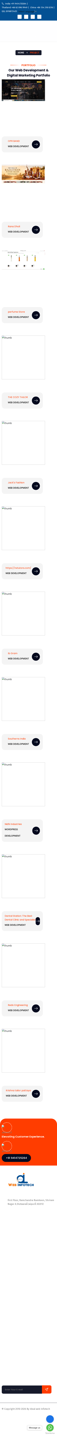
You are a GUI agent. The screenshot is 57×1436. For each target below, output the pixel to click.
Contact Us (7, 1275)
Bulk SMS (7, 1340)
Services (37, 25)
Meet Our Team (10, 1251)
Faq (4, 1280)
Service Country (9, 36)
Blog (25, 36)
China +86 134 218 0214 (20, 1217)
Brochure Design (11, 1334)
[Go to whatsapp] (50, 1427)
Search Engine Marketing (15, 1328)
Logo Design (8, 1323)
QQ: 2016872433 (16, 1221)
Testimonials (8, 1269)
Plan (4, 1263)
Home (4, 25)
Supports (23, 1416)
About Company (10, 1245)
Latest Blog (8, 1257)
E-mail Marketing (11, 1311)
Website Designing (12, 1352)
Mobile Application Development (19, 1299)
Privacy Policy (9, 1416)
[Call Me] (50, 1419)
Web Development (18, 146)
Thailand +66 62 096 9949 (21, 1214)
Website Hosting (10, 1346)
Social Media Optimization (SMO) (19, 1293)
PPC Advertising (10, 1305)
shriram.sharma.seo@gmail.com (25, 1227)
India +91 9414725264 (19, 1210)
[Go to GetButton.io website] (50, 1433)
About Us (26, 25)
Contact (34, 36)
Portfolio (14, 25)
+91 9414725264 (16, 1158)
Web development (18, 658)
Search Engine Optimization (17, 1317)
